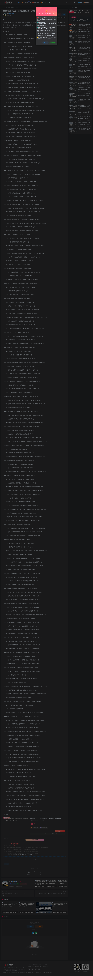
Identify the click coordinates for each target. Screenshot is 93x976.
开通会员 (45, 42)
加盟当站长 (52, 42)
